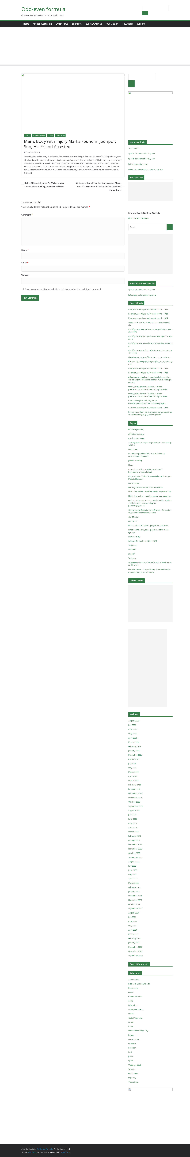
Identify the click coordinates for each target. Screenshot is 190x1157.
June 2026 (132, 729)
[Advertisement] (95, 46)
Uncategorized (134, 1065)
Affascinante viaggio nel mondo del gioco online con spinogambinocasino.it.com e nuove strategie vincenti (149, 380)
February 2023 (134, 836)
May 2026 (132, 733)
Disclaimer (133, 449)
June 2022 (132, 870)
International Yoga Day (138, 1030)
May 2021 (132, 925)
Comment (27, 214)
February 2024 (134, 785)
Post (130, 1052)
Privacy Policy (134, 537)
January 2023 (134, 840)
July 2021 (132, 917)
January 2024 (134, 789)
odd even (132, 1043)
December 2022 (135, 844)
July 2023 (132, 814)
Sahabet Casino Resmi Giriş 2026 (142, 541)
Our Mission (112, 24)
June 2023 (132, 819)
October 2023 (134, 802)
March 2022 (133, 883)
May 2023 (132, 823)
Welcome (132, 558)
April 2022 (132, 878)
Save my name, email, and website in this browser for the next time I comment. (63, 289)
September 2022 (135, 857)
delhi (130, 1001)
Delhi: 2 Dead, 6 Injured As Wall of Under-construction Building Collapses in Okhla (44, 185)
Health (50, 135)
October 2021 (134, 904)
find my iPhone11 (135, 1009)
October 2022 (134, 853)
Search (145, 13)
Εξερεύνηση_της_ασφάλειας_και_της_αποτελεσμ (149, 357)
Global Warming (39, 135)
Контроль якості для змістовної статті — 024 (148, 309)
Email (24, 262)
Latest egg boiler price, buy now (142, 295)
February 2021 (134, 938)
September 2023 (135, 806)
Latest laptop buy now (137, 164)
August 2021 (133, 913)
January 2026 (134, 750)
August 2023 (133, 810)
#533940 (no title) (135, 429)
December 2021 (135, 895)
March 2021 (133, 934)
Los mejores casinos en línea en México (145, 487)
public (131, 1056)
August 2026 (133, 721)
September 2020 (135, 955)
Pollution (132, 1048)
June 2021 (132, 921)
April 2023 (132, 827)
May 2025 (132, 767)
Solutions (128, 24)
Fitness (27, 135)
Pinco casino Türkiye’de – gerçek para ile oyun (148, 525)
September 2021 (135, 908)
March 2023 (133, 831)
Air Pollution (133, 979)
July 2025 (132, 763)
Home (26, 24)
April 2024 (132, 776)
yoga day (132, 1077)
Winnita (131, 1069)
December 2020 (135, 947)
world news (133, 1073)
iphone (131, 1035)
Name (25, 250)
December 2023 (135, 793)
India (130, 1026)
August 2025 (133, 759)
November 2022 (135, 849)
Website (25, 275)
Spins (130, 1060)
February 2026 (134, 746)
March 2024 (133, 780)
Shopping (77, 24)
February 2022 (134, 887)
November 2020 (135, 951)
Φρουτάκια (133, 1082)
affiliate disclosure (136, 434)
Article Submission (42, 24)
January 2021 (134, 942)
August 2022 (133, 861)
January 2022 (134, 891)
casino (131, 992)
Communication (135, 996)
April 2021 (132, 930)
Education (132, 1005)
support (141, 24)
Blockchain (133, 988)
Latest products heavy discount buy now (145, 169)
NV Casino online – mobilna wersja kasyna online (149, 491)
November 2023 (135, 797)
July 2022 (132, 866)
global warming (94, 24)
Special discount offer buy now (141, 153)
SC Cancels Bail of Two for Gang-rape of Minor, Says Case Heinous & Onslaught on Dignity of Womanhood (98, 187)
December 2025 (135, 755)
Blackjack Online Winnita (139, 984)
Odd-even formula (43, 9)
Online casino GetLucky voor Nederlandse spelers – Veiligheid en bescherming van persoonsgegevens (149, 503)
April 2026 (132, 738)
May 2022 (132, 874)
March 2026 (133, 742)
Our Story (132, 521)
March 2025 (133, 772)
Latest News (62, 24)
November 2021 (135, 900)
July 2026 (132, 725)
